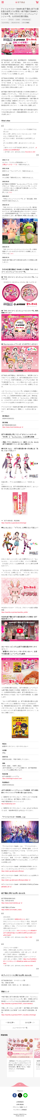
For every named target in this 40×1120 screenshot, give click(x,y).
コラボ (17, 19)
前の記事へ (11, 1022)
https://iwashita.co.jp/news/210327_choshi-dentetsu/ (17, 1003)
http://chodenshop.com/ (8, 804)
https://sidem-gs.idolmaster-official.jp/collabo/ (14, 880)
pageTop (20, 1084)
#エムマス (27, 930)
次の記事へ (29, 1022)
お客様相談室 (20, 1102)
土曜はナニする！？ (8, 164)
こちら (10, 192)
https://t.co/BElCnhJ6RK (19, 933)
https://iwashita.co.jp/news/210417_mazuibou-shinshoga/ (18, 1015)
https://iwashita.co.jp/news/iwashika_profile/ (14, 612)
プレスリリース (15, 22)
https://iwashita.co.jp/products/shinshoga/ (13, 523)
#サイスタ (20, 930)
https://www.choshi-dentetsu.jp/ (11, 427)
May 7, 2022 (28, 937)
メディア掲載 (25, 22)
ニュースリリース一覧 (20, 1028)
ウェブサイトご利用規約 (20, 1109)
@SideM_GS (5, 887)
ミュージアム (5, 22)
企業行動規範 (20, 1104)
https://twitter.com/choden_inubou (11, 909)
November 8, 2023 (30, 152)
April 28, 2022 (29, 965)
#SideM (33, 930)
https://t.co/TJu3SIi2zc (30, 959)
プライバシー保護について (20, 1107)
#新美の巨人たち (20, 919)
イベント (11, 19)
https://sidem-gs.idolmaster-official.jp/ (12, 871)
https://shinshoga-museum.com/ (12, 778)
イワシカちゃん (26, 19)
